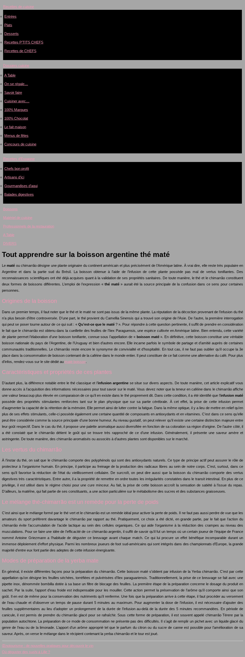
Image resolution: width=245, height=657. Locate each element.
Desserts (11, 34)
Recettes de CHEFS (20, 51)
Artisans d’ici (14, 177)
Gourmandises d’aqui (21, 186)
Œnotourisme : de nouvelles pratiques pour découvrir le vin (47, 646)
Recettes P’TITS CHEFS (23, 42)
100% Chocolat (16, 118)
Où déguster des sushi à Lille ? (26, 652)
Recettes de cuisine (18, 7)
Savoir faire (13, 92)
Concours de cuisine (20, 144)
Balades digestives (19, 194)
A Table (10, 75)
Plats (8, 25)
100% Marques (16, 110)
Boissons (10, 209)
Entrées (10, 16)
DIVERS (10, 243)
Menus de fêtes (16, 136)
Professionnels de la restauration (28, 226)
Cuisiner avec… (16, 101)
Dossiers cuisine (16, 65)
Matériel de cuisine (17, 218)
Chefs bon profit (16, 169)
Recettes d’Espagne (19, 159)
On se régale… (16, 84)
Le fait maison (15, 127)
